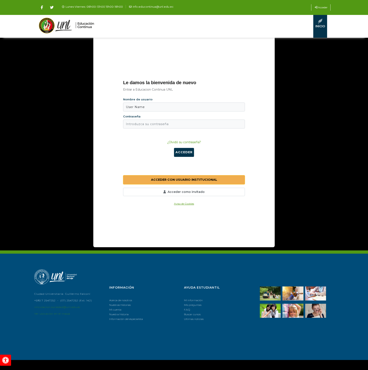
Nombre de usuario (137, 99)
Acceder (323, 7)
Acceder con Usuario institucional (184, 180)
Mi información (193, 300)
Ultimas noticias (194, 319)
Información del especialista (126, 319)
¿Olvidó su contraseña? (184, 142)
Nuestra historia (119, 314)
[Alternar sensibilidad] (132, 133)
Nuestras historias (120, 304)
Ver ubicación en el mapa (52, 313)
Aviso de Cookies (184, 203)
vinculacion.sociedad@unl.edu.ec (57, 307)
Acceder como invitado (186, 192)
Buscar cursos (192, 314)
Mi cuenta (115, 309)
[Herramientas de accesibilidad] (5, 360)
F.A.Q (187, 309)
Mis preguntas (192, 304)
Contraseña (132, 116)
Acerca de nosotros (120, 300)
